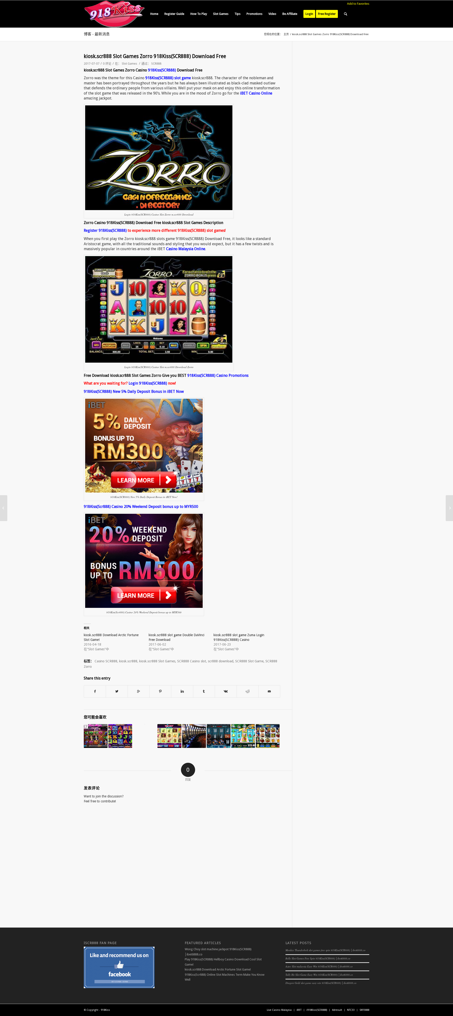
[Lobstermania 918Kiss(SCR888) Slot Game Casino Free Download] (3, 508)
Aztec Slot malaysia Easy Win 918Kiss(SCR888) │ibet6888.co (319, 966)
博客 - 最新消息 (97, 34)
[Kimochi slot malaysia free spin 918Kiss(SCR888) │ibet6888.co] (96, 736)
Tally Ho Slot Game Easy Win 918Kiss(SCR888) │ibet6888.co (319, 974)
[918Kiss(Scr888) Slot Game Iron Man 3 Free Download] (219, 736)
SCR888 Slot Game (249, 661)
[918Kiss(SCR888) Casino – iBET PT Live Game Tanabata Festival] (449, 508)
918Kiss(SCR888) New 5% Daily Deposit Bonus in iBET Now (134, 391)
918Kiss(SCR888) (162, 70)
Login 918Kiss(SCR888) (148, 383)
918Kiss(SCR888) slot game (168, 78)
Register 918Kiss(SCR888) (105, 230)
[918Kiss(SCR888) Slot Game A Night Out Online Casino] (169, 736)
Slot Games (129, 63)
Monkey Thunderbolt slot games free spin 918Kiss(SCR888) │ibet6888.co (325, 950)
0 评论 (107, 63)
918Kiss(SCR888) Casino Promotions (217, 375)
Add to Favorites (358, 3)
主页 (286, 34)
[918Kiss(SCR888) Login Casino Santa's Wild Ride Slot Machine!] (268, 736)
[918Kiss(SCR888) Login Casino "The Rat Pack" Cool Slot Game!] (120, 736)
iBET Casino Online (256, 93)
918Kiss (105, 1010)
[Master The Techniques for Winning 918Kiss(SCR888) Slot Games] (194, 736)
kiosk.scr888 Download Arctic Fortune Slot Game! (218, 969)
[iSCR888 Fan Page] (119, 987)
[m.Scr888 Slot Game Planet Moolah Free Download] (243, 736)
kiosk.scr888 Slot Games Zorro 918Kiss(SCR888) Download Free (155, 56)
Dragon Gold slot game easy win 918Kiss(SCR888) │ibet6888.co (321, 983)
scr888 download (220, 661)
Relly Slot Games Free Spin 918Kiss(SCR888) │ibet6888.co (317, 958)
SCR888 (156, 63)
